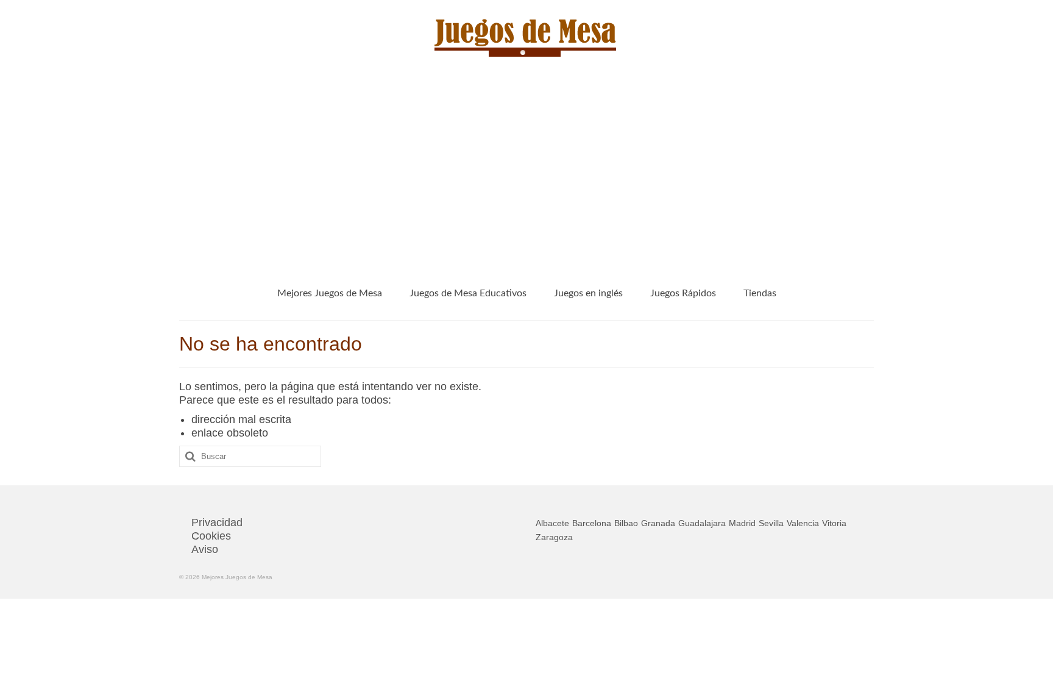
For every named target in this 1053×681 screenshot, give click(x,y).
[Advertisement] (526, 172)
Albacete (552, 523)
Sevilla (771, 523)
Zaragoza (554, 537)
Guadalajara (702, 523)
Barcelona (591, 523)
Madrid (742, 523)
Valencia (803, 523)
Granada (658, 523)
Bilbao (626, 523)
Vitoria (834, 523)
